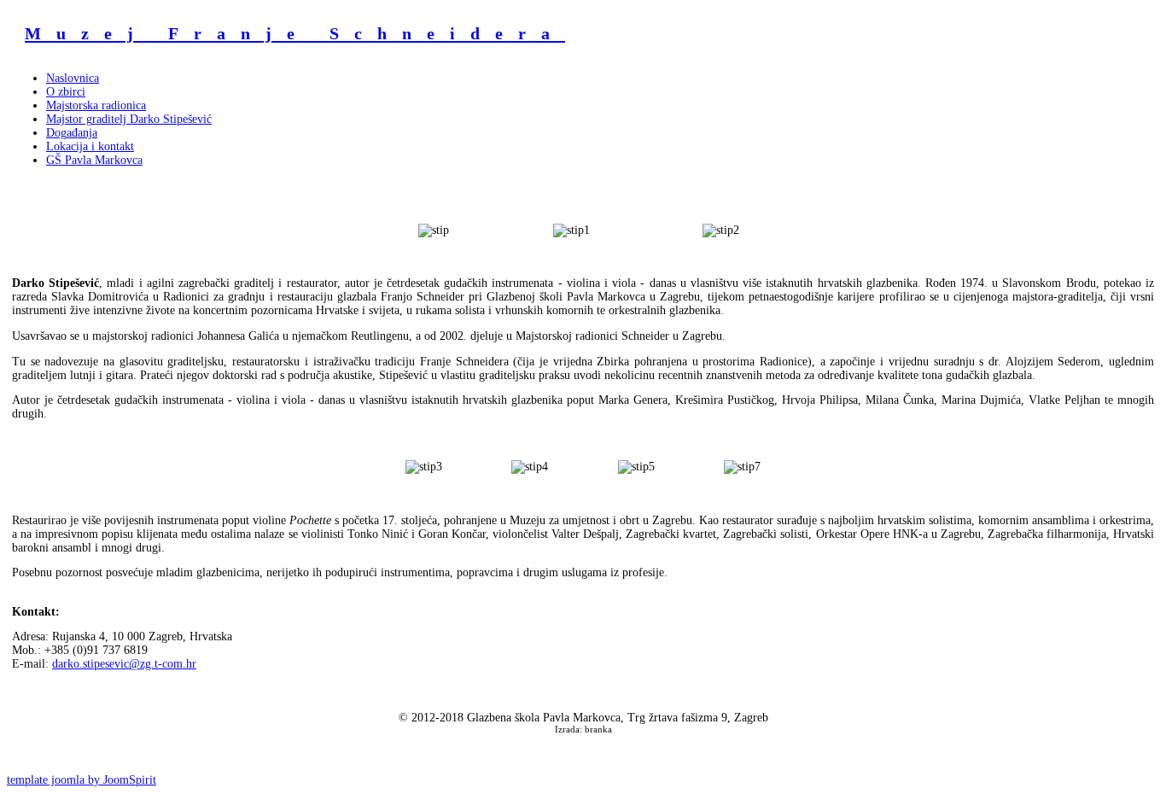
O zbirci (65, 91)
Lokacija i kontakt (90, 146)
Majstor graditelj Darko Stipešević (129, 119)
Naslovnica (72, 78)
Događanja (71, 132)
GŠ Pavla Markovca (94, 160)
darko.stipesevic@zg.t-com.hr (124, 663)
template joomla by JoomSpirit (81, 780)
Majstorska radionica (96, 105)
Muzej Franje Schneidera (295, 33)
